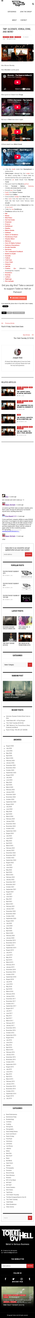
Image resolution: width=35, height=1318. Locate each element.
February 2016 (10, 1052)
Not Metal (9, 1160)
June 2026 (9, 751)
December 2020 (11, 911)
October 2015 (10, 1062)
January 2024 (10, 821)
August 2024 (10, 804)
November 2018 (11, 972)
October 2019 (10, 945)
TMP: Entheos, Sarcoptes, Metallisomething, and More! (25, 419)
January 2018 (10, 996)
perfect (26, 184)
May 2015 (9, 1074)
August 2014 (10, 1096)
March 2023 (9, 845)
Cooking (8, 1124)
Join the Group (26, 12)
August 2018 (10, 979)
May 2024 (9, 811)
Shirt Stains (9, 1190)
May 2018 (9, 986)
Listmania (9, 1143)
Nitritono (8, 241)
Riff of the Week (11, 1180)
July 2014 (9, 1098)
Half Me (7, 266)
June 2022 (9, 867)
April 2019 (9, 960)
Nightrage (8, 279)
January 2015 (10, 1084)
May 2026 (9, 753)
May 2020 (9, 928)
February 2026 (10, 760)
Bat (6, 213)
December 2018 (11, 969)
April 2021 (9, 901)
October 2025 (10, 770)
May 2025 (9, 782)
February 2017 (10, 1023)
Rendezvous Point (11, 237)
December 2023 (11, 823)
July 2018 (9, 982)
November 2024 (11, 797)
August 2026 (10, 746)
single (28, 173)
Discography (9, 1129)
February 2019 (10, 964)
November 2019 (11, 943)
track (10, 199)
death (13, 169)
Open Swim (17, 37)
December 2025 (11, 765)
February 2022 (10, 877)
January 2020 (10, 938)
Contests (8, 1122)
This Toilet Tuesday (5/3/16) (13, 1305)
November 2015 (11, 1059)
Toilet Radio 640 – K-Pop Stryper (15, 720)
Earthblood (8, 226)
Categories (12, 12)
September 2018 (11, 977)
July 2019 (9, 952)
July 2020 (9, 923)
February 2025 (10, 789)
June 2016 (9, 1042)
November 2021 (11, 884)
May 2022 (9, 870)
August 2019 (10, 950)
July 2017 (9, 1011)
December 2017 (11, 999)
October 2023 (10, 828)
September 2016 (11, 1035)
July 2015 (9, 1069)
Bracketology (10, 1119)
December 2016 (11, 1028)
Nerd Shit (9, 1153)
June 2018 (9, 984)
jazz (11, 190)
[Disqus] (17, 468)
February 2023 (10, 848)
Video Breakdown (11, 1204)
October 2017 (10, 1003)
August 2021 (10, 892)
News (11, 37)
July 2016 (9, 1040)
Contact (24, 20)
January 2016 (10, 1054)
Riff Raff (8, 1182)
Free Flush (9, 1139)
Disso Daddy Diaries (12, 1131)
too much (10, 207)
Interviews (9, 1141)
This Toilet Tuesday (12, 1199)
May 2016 (9, 1045)
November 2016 (11, 1030)
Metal (19, 387)
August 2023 (10, 833)
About (14, 20)
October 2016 (10, 1032)
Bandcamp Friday (11, 1117)
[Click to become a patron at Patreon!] (17, 298)
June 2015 (9, 1071)
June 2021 (9, 896)
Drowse (7, 224)
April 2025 (9, 785)
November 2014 (11, 1088)
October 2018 (10, 974)
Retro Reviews (10, 1175)
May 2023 (9, 840)
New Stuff (6, 37)
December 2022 (11, 853)
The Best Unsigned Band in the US (16, 1197)
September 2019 (11, 947)
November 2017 (11, 1001)
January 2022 (10, 879)
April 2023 (9, 843)
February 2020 (10, 935)
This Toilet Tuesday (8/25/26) (15, 723)
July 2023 (9, 836)
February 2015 (10, 1081)
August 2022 (10, 862)
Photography (10, 1168)
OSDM (7, 194)
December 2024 (11, 794)
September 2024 (11, 802)
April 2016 (9, 1047)
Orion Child (9, 262)
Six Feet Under (10, 220)
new (12, 209)
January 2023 (10, 850)
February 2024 (10, 819)
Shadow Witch (10, 239)
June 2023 (9, 838)
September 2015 (11, 1064)
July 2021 (9, 894)
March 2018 (9, 991)
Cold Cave (8, 260)
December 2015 (11, 1057)
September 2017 (11, 1006)
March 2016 (9, 1049)
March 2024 (9, 816)
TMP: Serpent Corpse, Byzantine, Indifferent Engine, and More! (24, 393)
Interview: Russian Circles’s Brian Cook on (9, 628)
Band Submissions (11, 1114)
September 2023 (11, 831)
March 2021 (9, 904)
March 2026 (9, 758)
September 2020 (11, 918)
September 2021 (11, 889)
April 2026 (9, 755)
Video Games (10, 1207)
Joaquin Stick (17, 358)
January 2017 (10, 1025)
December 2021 (11, 882)
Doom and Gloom (11, 1134)
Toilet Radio (9, 1202)
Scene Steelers (10, 1187)
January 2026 (10, 763)
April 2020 (9, 930)
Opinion (8, 1165)
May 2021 (9, 899)
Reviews (8, 1177)
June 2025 (9, 780)
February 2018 (10, 994)
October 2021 (10, 887)
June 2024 (9, 809)
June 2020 (9, 926)
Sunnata (8, 256)
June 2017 (9, 1013)
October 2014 (10, 1091)
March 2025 (9, 787)
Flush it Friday (10, 1136)
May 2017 (9, 1016)
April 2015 (9, 1076)
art (13, 180)
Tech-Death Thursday (12, 1194)
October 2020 (10, 916)
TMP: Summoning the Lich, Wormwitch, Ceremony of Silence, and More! (25, 407)
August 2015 (10, 1067)
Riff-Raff (9, 1185)
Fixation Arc (10, 268)
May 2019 (9, 957)
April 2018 (9, 989)
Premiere (9, 1170)
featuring (31, 186)
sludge (17, 196)
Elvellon (7, 228)
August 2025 (10, 775)
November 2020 (11, 913)
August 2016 (10, 1037)
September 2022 (11, 860)
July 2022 (9, 865)
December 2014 (11, 1086)
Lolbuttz (8, 1148)
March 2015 (9, 1079)
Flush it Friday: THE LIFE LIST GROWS (16, 730)
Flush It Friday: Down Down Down (12, 327)
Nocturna (8, 249)
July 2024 (9, 806)
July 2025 (9, 777)
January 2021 (10, 909)
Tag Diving (9, 1192)
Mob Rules (8, 218)
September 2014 (11, 1093)
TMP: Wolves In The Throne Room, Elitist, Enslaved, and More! (24, 645)
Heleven (8, 264)
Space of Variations (11, 234)
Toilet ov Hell (16, 1315)
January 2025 (10, 792)
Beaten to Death (10, 254)
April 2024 (9, 814)
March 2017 (9, 1020)
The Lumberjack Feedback (14, 251)
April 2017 (9, 1018)
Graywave (8, 222)
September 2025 (11, 772)
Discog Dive (9, 1126)
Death (7, 192)
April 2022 (9, 872)
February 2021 (10, 906)
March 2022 (9, 874)
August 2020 (10, 921)
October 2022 (10, 857)
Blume (7, 216)
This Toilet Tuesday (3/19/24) (24, 338)
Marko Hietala (9, 230)
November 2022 (11, 855)
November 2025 (11, 768)
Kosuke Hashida (10, 247)
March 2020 (9, 933)
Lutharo (7, 277)
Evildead (8, 232)
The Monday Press (19, 312)
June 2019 (9, 955)
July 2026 (9, 748)
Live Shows (9, 1146)
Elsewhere (8, 273)
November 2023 (11, 826)
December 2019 (11, 940)
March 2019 (9, 962)
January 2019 (10, 967)
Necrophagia (9, 281)
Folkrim (7, 258)
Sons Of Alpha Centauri (13, 243)
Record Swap (10, 1173)
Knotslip (7, 275)
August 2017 (10, 1008)
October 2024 (10, 799)
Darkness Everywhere (12, 245)
